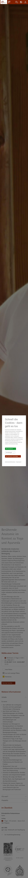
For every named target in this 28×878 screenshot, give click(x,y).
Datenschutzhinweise (10, 462)
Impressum (18, 462)
